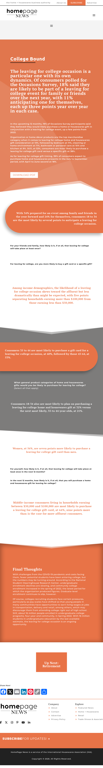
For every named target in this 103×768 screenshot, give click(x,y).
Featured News (86, 708)
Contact (55, 712)
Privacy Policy (58, 719)
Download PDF (24, 175)
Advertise (92, 3)
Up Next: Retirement (52, 664)
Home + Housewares (88, 712)
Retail (81, 715)
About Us (61, 3)
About (54, 708)
